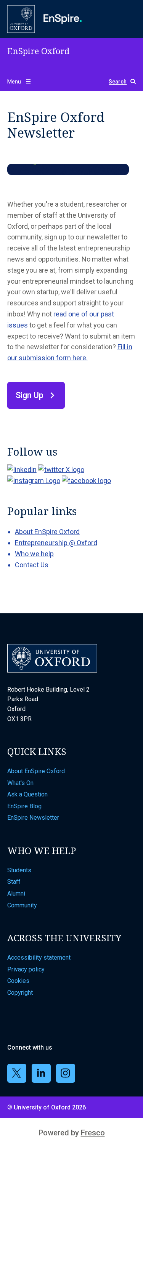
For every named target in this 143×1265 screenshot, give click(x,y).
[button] (119, 81)
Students (19, 870)
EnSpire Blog (24, 806)
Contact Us (31, 565)
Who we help (34, 554)
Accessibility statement (39, 957)
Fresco (93, 1132)
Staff (14, 881)
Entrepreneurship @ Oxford (56, 543)
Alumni (16, 893)
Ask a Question (27, 794)
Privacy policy (26, 969)
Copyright (20, 992)
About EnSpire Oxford (47, 532)
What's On (20, 783)
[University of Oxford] (21, 19)
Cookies (18, 980)
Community (22, 905)
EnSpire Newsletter (33, 817)
